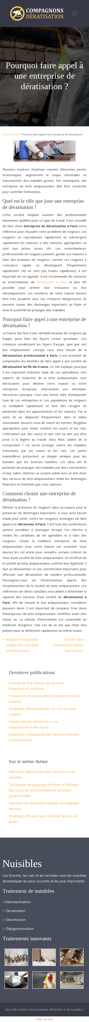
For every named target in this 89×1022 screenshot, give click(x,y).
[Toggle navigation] (74, 14)
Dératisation (13, 134)
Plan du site (44, 1019)
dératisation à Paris (52, 282)
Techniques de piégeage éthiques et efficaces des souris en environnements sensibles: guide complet (44, 790)
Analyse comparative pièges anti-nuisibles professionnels (22, 645)
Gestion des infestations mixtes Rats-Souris (68, 645)
